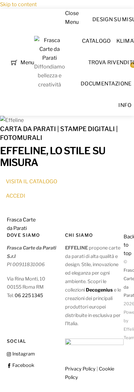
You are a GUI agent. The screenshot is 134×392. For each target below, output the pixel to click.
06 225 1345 (29, 295)
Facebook (22, 365)
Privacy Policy (80, 369)
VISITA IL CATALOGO (31, 181)
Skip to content (18, 4)
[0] (14, 62)
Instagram (23, 354)
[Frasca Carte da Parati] (49, 58)
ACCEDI (15, 196)
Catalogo (96, 41)
